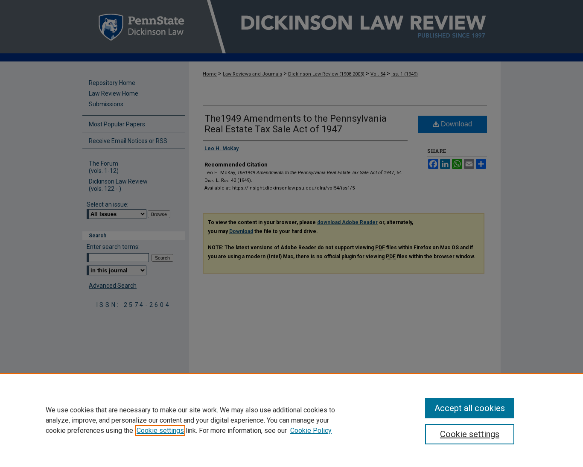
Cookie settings (160, 430)
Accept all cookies (469, 408)
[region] (291, 420)
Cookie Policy (311, 430)
